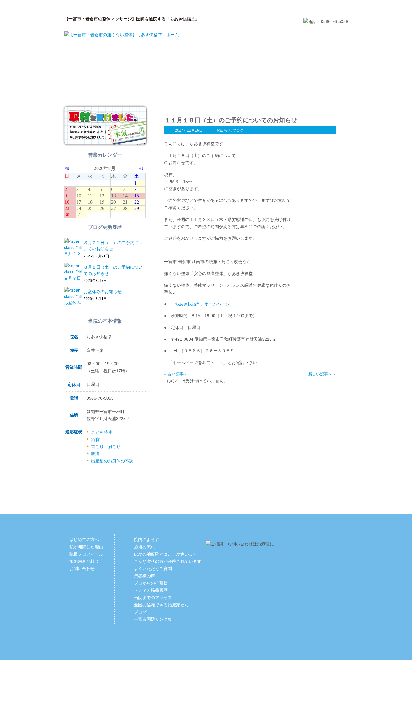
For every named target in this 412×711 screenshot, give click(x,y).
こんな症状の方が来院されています (167, 561)
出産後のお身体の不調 (112, 460)
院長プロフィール (206, 92)
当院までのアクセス (153, 597)
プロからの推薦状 (151, 583)
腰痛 (95, 453)
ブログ (238, 130)
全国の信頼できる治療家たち (161, 604)
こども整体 (101, 432)
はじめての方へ (91, 92)
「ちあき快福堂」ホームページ (200, 303)
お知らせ (223, 130)
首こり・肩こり (106, 446)
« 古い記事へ (175, 374)
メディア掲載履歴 (151, 590)
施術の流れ (144, 546)
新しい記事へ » (321, 374)
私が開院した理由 (148, 92)
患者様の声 (144, 575)
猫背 (95, 439)
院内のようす (146, 539)
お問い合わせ (320, 92)
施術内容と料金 (263, 92)
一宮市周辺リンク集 (153, 619)
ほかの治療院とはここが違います (165, 554)
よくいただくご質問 (153, 568)
